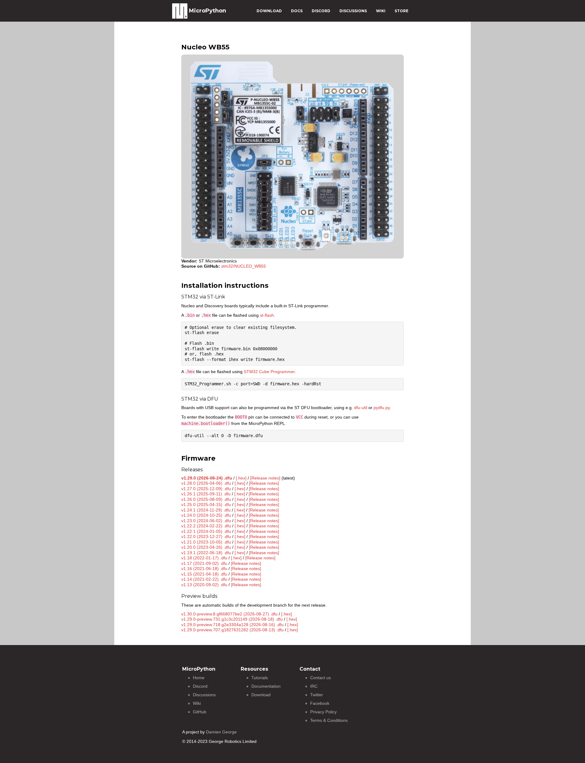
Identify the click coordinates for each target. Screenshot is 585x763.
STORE (401, 11)
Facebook (319, 703)
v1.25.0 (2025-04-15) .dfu (206, 504)
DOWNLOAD (269, 11)
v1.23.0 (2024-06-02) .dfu (206, 520)
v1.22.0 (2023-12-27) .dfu (206, 536)
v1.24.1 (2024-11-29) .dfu (206, 510)
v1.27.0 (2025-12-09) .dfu (206, 488)
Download (261, 694)
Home (198, 677)
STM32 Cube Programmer (269, 371)
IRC (313, 686)
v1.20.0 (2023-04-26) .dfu (206, 547)
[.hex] (241, 478)
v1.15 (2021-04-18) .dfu (204, 574)
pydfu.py (382, 407)
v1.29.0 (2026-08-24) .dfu (206, 478)
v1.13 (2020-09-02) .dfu (204, 584)
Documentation (266, 686)
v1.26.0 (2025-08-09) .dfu (206, 499)
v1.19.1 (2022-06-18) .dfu (206, 552)
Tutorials (259, 677)
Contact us (320, 677)
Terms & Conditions (329, 720)
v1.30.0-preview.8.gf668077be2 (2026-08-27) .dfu (229, 613)
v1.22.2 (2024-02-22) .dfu (206, 525)
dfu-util (360, 407)
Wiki (197, 703)
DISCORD (321, 11)
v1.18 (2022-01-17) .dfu (204, 557)
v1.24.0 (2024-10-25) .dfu (206, 515)
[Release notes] (265, 478)
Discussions (204, 694)
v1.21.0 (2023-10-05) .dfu (206, 542)
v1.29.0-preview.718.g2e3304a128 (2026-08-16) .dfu (232, 624)
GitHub (199, 711)
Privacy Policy (323, 711)
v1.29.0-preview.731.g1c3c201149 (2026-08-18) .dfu (232, 619)
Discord (200, 686)
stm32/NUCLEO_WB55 (243, 266)
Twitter (316, 694)
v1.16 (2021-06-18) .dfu (204, 568)
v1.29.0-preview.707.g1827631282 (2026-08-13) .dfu (232, 629)
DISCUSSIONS (353, 11)
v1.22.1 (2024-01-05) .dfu (206, 531)
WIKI (380, 11)
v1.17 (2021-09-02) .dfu (204, 563)
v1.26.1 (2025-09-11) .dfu (206, 493)
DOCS (297, 11)
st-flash (267, 315)
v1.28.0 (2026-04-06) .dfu (206, 483)
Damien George (221, 731)
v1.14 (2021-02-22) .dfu (204, 579)
